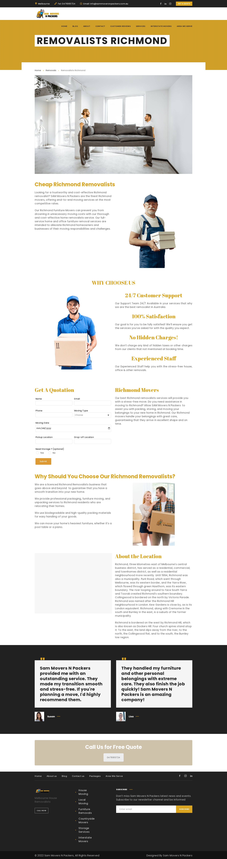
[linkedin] (165, 4)
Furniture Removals (85, 811)
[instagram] (170, 4)
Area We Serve (114, 776)
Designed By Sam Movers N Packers (169, 855)
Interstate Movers (85, 839)
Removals (51, 70)
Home (38, 70)
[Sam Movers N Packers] (48, 13)
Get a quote (184, 3)
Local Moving (83, 801)
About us (52, 776)
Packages (95, 776)
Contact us (78, 776)
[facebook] (161, 4)
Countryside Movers (87, 820)
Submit (43, 461)
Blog (64, 776)
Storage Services (84, 830)
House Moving (83, 792)
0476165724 (113, 757)
